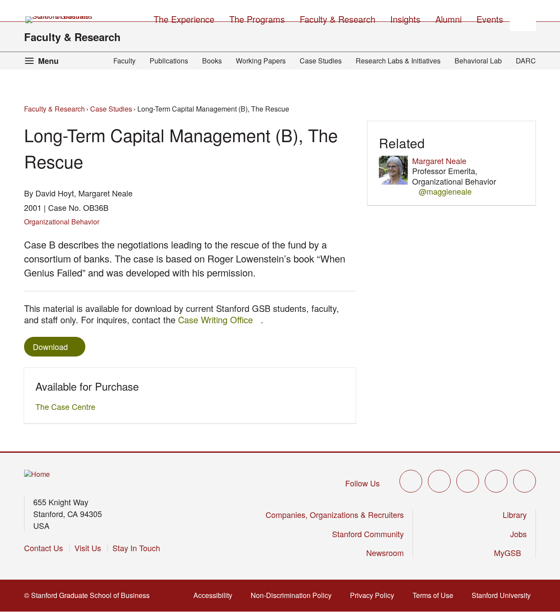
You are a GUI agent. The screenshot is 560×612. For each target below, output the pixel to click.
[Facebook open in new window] (439, 481)
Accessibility (215, 595)
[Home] (37, 474)
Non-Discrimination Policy (294, 595)
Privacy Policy (374, 595)
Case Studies (321, 61)
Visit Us (87, 547)
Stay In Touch (136, 547)
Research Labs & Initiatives (398, 61)
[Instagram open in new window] (467, 481)
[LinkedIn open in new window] (524, 481)
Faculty (124, 61)
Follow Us (362, 483)
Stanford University (504, 595)
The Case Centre (67, 406)
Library (515, 514)
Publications (169, 61)
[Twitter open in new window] (410, 481)
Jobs (518, 533)
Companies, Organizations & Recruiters (335, 514)
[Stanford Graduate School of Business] (59, 19)
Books (212, 61)
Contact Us (43, 547)
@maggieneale (445, 191)
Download (50, 346)
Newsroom (385, 552)
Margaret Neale (439, 160)
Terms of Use (435, 595)
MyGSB (510, 552)
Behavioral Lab (478, 61)
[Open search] (523, 18)
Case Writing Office (219, 319)
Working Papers (261, 61)
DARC (526, 61)
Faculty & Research (72, 36)
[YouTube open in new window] (496, 481)
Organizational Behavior (61, 222)
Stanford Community (368, 533)
